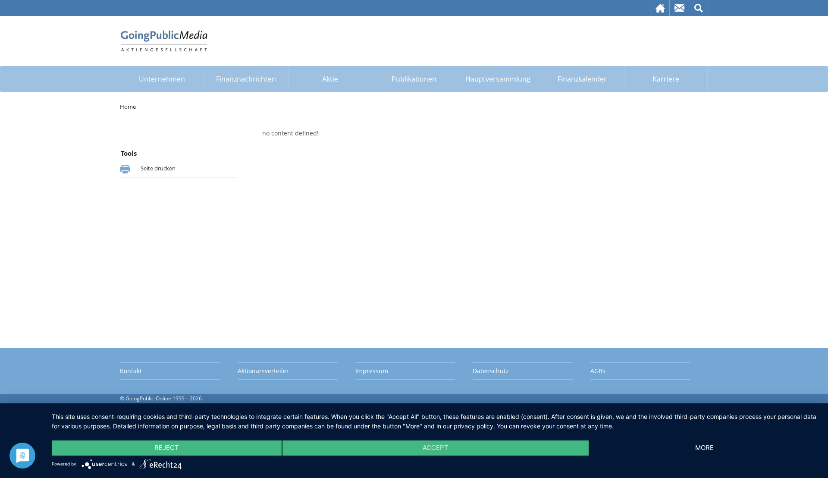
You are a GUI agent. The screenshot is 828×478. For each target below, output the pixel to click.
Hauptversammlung (497, 79)
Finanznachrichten (246, 79)
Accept (435, 447)
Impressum (371, 371)
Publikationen (414, 79)
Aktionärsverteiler (263, 371)
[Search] (699, 8)
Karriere (665, 79)
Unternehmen (162, 79)
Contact (679, 8)
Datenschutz (491, 371)
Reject (166, 447)
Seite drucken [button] (158, 168)
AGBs (597, 371)
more (704, 447)
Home (660, 8)
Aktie (330, 79)
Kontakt (131, 371)
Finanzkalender (582, 79)
